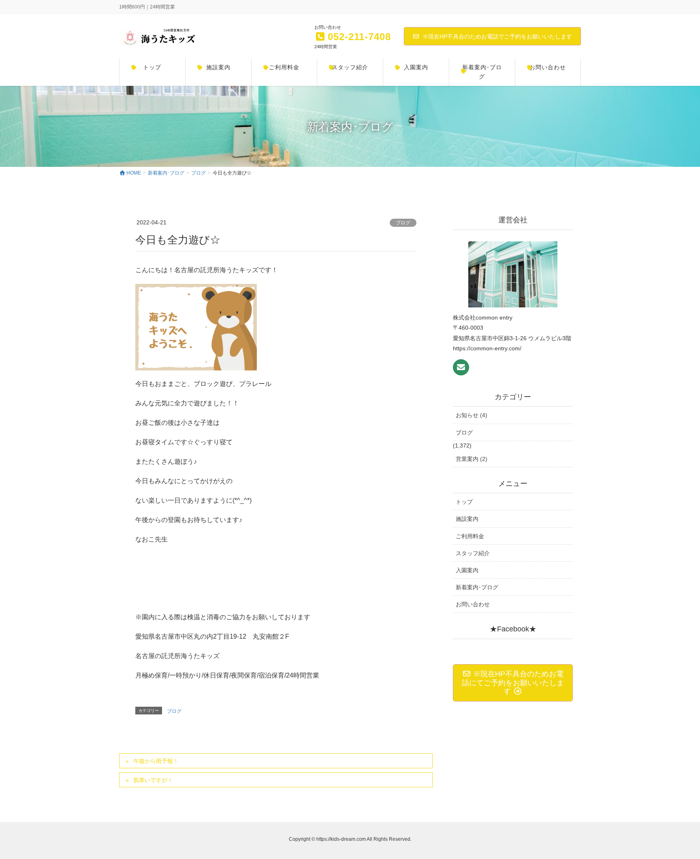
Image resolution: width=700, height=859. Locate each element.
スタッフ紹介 (473, 553)
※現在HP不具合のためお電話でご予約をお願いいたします (497, 36)
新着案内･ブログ (477, 587)
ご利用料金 (470, 536)
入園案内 (467, 570)
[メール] (461, 367)
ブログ (403, 223)
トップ (464, 502)
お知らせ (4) (471, 415)
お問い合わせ (473, 604)
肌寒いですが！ (153, 780)
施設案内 (467, 519)
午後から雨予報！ (156, 761)
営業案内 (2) (471, 459)
